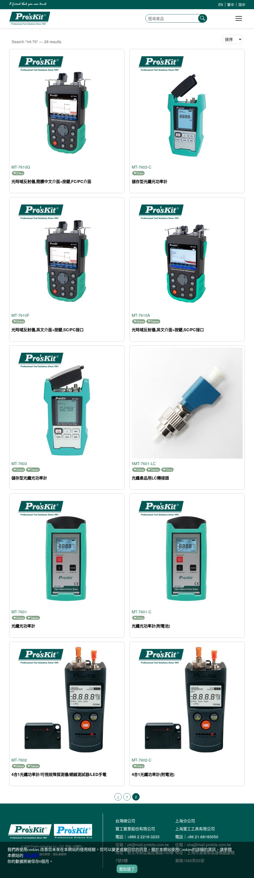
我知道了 (127, 869)
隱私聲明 (31, 855)
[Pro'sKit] (29, 23)
